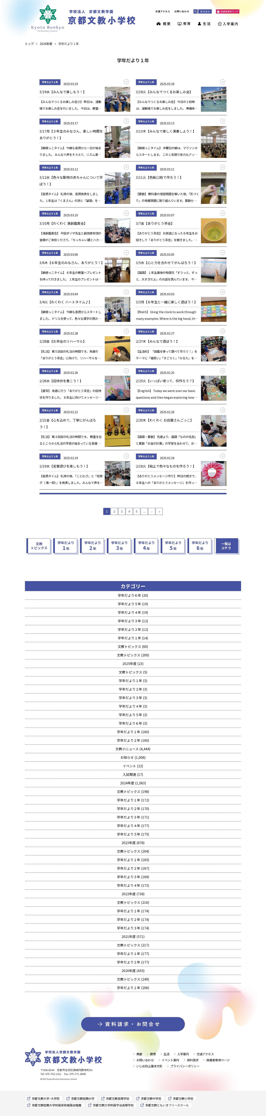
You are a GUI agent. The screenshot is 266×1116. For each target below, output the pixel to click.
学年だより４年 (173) (133, 885)
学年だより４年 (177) (133, 825)
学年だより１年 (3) (133, 680)
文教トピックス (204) (133, 851)
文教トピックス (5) (133, 672)
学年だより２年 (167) (133, 868)
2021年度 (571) (133, 936)
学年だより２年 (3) (133, 689)
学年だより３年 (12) (133, 620)
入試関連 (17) (133, 774)
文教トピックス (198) (133, 791)
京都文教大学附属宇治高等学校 (113, 1105)
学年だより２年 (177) (133, 962)
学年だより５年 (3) (133, 714)
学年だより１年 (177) (133, 953)
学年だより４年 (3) (133, 706)
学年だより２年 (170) (133, 808)
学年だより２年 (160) (133, 740)
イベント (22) (133, 765)
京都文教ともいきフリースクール (167, 1105)
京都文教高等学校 (117, 1098)
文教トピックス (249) (133, 979)
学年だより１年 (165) (133, 859)
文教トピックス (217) (133, 944)
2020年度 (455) (133, 970)
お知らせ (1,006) (133, 757)
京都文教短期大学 (82, 1098)
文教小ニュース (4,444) (133, 748)
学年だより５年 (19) (133, 603)
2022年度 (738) (133, 893)
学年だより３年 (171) (133, 817)
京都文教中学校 (151, 1098)
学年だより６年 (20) (133, 595)
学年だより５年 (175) (133, 834)
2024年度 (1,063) (133, 782)
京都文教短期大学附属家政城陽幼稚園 (56, 1105)
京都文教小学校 (183, 1098)
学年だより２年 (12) (133, 629)
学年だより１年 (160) (133, 731)
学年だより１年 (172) (133, 799)
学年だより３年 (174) (133, 927)
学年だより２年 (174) (133, 919)
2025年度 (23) (133, 663)
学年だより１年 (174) (133, 910)
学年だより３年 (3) (133, 697)
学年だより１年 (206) (133, 987)
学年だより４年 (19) (133, 612)
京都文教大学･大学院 (45, 1098)
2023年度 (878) (133, 842)
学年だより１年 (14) (133, 637)
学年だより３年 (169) (133, 876)
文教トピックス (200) (133, 654)
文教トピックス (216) (133, 902)
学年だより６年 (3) (133, 723)
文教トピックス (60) (133, 646)
